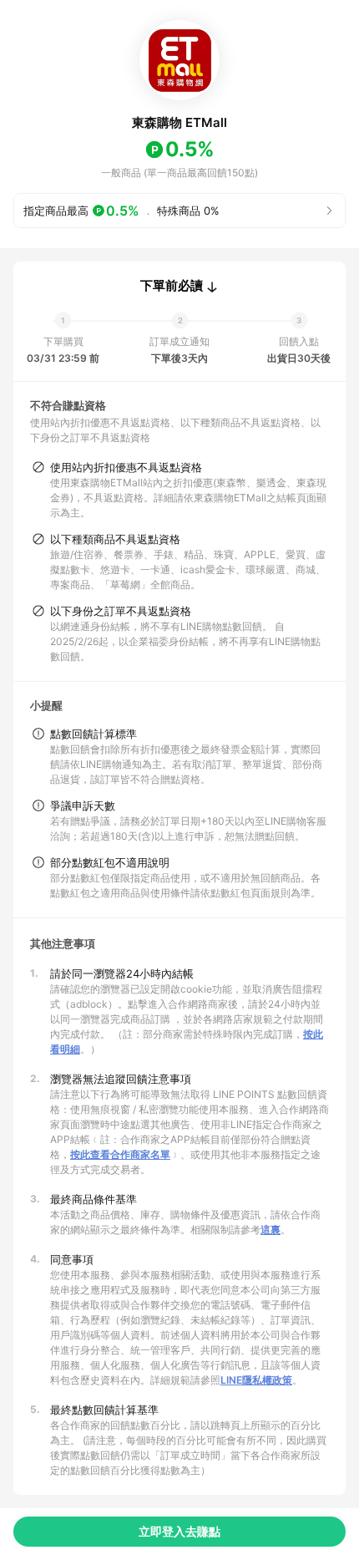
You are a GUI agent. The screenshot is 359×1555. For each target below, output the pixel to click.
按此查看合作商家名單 (120, 1154)
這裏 (270, 1229)
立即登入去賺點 (179, 1531)
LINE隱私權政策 (256, 1380)
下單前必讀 (171, 285)
